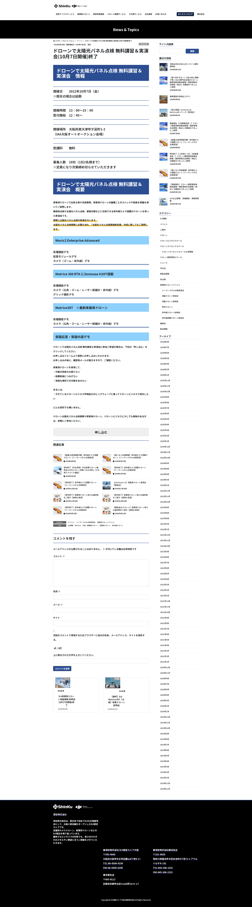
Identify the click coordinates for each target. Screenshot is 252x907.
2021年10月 (165, 612)
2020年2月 (164, 706)
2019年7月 (164, 744)
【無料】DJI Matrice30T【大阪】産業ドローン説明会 (116, 701)
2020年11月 (165, 673)
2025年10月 (165, 391)
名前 (56, 591)
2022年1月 (164, 595)
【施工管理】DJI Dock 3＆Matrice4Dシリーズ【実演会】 (183, 110)
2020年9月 (164, 678)
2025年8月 (164, 402)
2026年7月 (164, 347)
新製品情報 (164, 273)
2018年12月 (165, 783)
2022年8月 (164, 557)
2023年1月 (164, 529)
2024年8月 (164, 468)
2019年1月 (164, 777)
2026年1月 (164, 375)
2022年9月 (164, 551)
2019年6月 (164, 750)
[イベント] (62, 682)
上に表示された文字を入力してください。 (74, 655)
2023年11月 (165, 496)
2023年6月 (164, 518)
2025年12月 (165, 380)
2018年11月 (165, 788)
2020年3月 (164, 700)
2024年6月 (164, 474)
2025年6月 (164, 413)
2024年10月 (165, 457)
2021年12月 (165, 601)
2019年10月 (165, 728)
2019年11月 (165, 722)
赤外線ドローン (117, 525)
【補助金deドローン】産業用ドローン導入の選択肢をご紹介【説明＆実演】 (130, 508)
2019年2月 (164, 772)
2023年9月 (164, 507)
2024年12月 (165, 446)
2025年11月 (165, 386)
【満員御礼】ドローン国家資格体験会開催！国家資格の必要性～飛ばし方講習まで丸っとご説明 (183, 186)
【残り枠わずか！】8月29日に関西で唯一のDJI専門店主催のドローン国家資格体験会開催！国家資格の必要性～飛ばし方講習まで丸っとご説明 (184, 82)
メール (58, 604)
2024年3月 (164, 479)
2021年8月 (164, 623)
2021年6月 (164, 634)
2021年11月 (165, 606)
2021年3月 (164, 650)
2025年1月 (164, 441)
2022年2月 (164, 590)
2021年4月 (164, 645)
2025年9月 (164, 397)
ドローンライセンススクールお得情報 (177, 251)
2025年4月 (164, 424)
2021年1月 (164, 661)
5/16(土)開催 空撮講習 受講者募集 (184, 199)
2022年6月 (164, 568)
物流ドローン (167, 307)
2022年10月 (165, 546)
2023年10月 (165, 501)
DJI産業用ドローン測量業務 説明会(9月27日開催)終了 (66, 701)
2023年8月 (164, 513)
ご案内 (163, 229)
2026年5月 (164, 358)
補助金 (163, 323)
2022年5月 (164, 573)
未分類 (163, 279)
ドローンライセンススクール (172, 246)
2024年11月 (165, 452)
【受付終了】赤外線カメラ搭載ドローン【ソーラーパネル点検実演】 (129, 468)
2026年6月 (164, 352)
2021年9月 (164, 617)
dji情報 (70, 525)
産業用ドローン (105, 525)
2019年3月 (164, 766)
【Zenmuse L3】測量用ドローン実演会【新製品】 (129, 483)
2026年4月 (164, 363)
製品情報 (163, 329)
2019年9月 (164, 733)
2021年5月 (164, 639)
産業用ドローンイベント (105, 522)
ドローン (163, 235)
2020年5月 (164, 689)
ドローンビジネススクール (171, 240)
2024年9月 (164, 463)
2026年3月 (164, 369)
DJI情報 (163, 218)
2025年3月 (164, 430)
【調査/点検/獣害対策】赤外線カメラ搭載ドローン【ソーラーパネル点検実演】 (81, 456)
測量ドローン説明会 (170, 301)
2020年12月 (165, 667)
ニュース (163, 262)
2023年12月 (165, 490)
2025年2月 (164, 435)
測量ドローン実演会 (170, 296)
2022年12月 (165, 535)
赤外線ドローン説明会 (171, 312)
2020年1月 (164, 711)
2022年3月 (164, 584)
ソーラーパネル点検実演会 (85, 522)
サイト (56, 617)
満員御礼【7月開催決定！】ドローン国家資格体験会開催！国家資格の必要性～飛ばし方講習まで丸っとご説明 (184, 127)
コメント (59, 556)
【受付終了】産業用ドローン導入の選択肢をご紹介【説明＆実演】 (81, 496)
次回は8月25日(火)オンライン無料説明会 (184, 65)
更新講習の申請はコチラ (180, 96)
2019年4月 (164, 761)
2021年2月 (164, 656)
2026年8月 (164, 341)
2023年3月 (164, 524)
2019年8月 (164, 739)
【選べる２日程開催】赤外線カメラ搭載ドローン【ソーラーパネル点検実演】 (130, 456)
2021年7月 (164, 628)
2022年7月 (164, 562)
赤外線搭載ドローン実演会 (173, 318)
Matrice (78, 525)
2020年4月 (164, 695)
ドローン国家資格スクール (171, 257)
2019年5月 (164, 755)
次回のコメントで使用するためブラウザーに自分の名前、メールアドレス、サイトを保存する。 (99, 637)
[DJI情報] (112, 682)
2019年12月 (165, 717)
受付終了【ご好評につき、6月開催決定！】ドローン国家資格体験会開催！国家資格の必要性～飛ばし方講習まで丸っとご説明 (184, 157)
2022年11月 (165, 540)
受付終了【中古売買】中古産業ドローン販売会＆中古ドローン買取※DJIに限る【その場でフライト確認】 (81, 470)
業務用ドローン (92, 525)
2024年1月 (164, 485)
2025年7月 (164, 408)
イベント (143, 44)
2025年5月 (164, 419)
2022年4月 (164, 579)
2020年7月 (164, 684)
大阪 (84, 525)
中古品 (163, 268)
